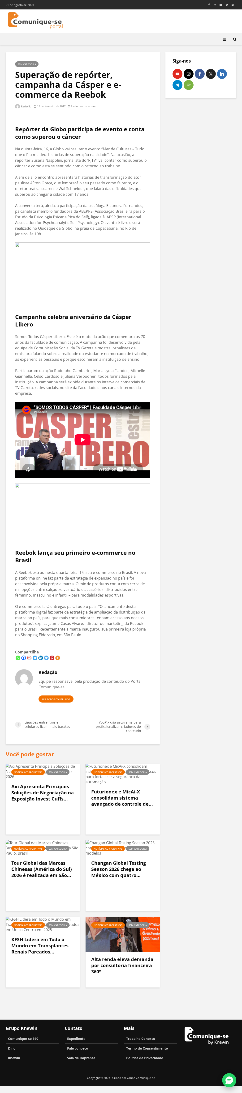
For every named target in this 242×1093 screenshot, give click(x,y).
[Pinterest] (52, 658)
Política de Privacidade (144, 1058)
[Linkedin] (40, 658)
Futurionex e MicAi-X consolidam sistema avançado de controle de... (122, 798)
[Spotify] (189, 85)
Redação (25, 106)
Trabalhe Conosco (140, 1038)
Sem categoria (27, 64)
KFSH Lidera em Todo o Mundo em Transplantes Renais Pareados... (40, 945)
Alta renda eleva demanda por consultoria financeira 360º (122, 965)
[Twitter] (46, 658)
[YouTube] (177, 74)
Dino (12, 1048)
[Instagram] (189, 74)
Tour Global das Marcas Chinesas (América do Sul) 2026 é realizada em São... (41, 869)
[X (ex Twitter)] (211, 74)
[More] (57, 658)
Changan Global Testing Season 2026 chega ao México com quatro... (118, 869)
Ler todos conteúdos (56, 699)
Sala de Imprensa (81, 1058)
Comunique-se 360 (23, 1038)
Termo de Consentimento (147, 1048)
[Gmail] (29, 658)
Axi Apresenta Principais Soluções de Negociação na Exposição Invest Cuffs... (42, 793)
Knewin (14, 1058)
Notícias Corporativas (28, 772)
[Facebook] (23, 658)
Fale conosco (77, 1048)
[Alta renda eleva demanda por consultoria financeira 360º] (123, 934)
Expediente (76, 1038)
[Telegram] (35, 658)
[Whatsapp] (18, 658)
